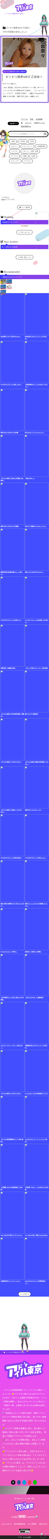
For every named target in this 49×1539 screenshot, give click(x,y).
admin (3, 199)
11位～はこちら (25, 232)
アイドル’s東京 (27, 1537)
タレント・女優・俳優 (31, 151)
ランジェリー (28, 146)
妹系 (33, 156)
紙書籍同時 (41, 146)
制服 (25, 156)
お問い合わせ (43, 1524)
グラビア (28, 161)
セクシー (28, 123)
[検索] (45, 134)
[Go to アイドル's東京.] (3, 13)
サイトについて (7, 1524)
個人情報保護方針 (19, 1524)
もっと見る (24, 1294)
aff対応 (23, 141)
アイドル (24, 119)
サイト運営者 (25, 207)
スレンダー (15, 161)
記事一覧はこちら (25, 257)
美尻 (13, 141)
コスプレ (15, 151)
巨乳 (31, 119)
